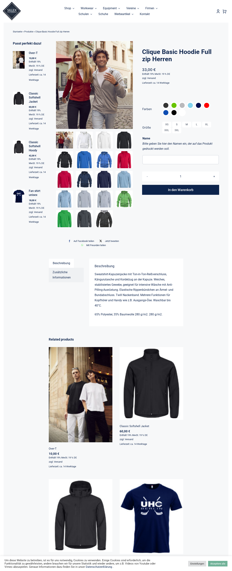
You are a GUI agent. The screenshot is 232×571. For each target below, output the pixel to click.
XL (206, 124)
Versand (151, 78)
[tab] (61, 263)
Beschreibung (61, 263)
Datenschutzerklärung (99, 566)
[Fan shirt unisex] (151, 516)
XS (166, 124)
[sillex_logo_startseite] (12, 3)
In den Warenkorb (180, 190)
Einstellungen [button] (197, 563)
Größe (146, 127)
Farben (147, 109)
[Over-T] (80, 394)
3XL (177, 130)
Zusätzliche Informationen (62, 274)
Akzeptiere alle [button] (217, 563)
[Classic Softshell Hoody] (80, 515)
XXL (166, 130)
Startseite (17, 31)
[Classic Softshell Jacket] (151, 383)
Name (146, 138)
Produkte (28, 31)
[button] (165, 105)
